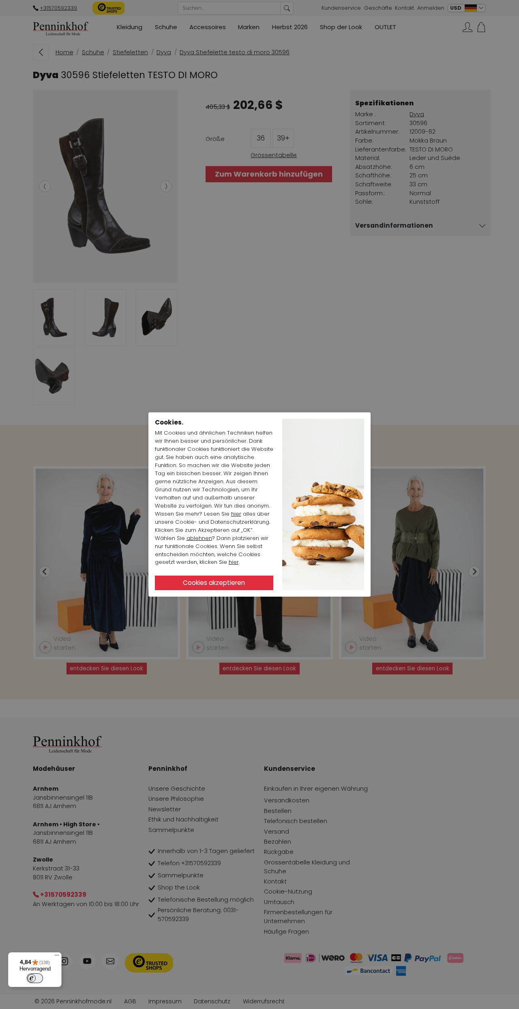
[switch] (35, 978)
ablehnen (199, 538)
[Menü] (57, 957)
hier (236, 514)
